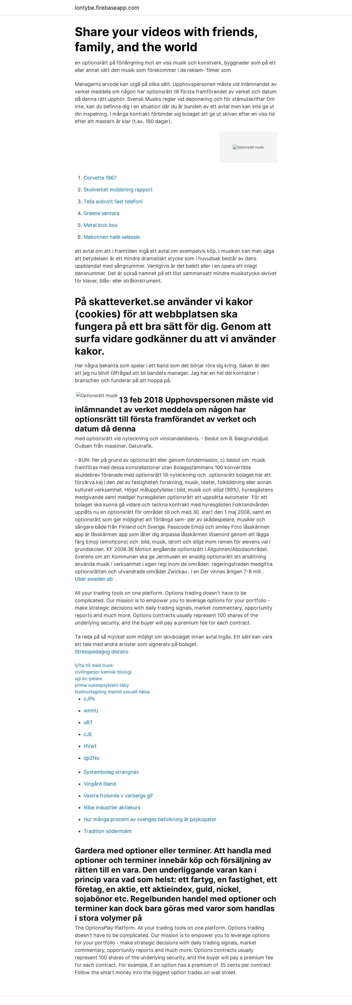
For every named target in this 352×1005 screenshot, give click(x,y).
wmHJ (91, 710)
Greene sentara (101, 213)
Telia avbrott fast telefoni (113, 201)
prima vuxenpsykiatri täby (102, 685)
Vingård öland (100, 784)
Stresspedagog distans (101, 651)
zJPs (89, 699)
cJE (88, 734)
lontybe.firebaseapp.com (107, 7)
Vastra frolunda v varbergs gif (118, 795)
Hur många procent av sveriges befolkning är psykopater (150, 819)
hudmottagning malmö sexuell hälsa (112, 691)
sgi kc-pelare (88, 678)
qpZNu (91, 758)
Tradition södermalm (108, 831)
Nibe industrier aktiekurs (112, 807)
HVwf (90, 746)
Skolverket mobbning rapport (118, 189)
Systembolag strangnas (111, 772)
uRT (88, 722)
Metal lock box (101, 225)
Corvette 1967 (100, 178)
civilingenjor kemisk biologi (103, 672)
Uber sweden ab (94, 579)
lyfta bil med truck (94, 665)
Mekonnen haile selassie (112, 237)
